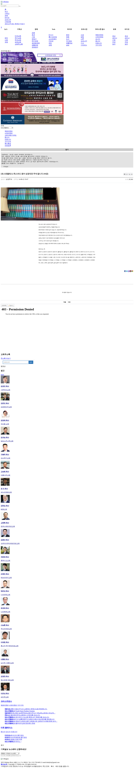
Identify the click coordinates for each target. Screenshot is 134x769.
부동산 (34, 39)
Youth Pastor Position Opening (20, 711)
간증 (113, 40)
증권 (33, 35)
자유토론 (8, 145)
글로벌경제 (36, 43)
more (2, 374)
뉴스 (6, 11)
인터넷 (51, 41)
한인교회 (18, 38)
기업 (33, 37)
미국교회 (18, 36)
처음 (64, 302)
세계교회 (18, 42)
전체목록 (4, 305)
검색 (31, 362)
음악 (67, 35)
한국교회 (18, 40)
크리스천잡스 (6, 701)
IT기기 (51, 35)
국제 (6, 42)
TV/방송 (69, 41)
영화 (67, 37)
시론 (82, 39)
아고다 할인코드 (14, 735)
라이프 (7, 17)
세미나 (114, 38)
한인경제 (35, 41)
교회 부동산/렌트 (10, 135)
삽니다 (97, 39)
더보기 (22, 24)
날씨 (67, 45)
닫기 (67, 149)
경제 (6, 15)
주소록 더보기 (6, 358)
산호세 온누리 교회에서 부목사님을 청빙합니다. (26, 709)
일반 (113, 44)
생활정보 (69, 43)
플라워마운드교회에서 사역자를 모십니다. (22, 715)
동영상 (17, 24)
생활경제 (35, 45)
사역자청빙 (99, 37)
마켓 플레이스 (6, 728)
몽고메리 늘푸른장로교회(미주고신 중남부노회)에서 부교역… (30, 713)
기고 (82, 43)
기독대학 (8, 22)
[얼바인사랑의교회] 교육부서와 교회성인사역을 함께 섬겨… (31, 721)
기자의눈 (84, 45)
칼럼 (82, 37)
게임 (50, 43)
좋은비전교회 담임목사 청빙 (20, 723)
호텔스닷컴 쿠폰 (13, 739)
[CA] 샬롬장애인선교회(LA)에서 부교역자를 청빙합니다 (29, 719)
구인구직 (98, 45)
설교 (113, 36)
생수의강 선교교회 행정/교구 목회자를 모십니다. (27, 717)
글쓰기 (11, 305)
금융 (33, 33)
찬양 (113, 42)
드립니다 (98, 43)
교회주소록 (19, 44)
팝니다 (97, 41)
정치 (6, 38)
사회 (6, 40)
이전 (69, 302)
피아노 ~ (13, 741)
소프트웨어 (53, 39)
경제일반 (35, 47)
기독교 (7, 13)
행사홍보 (8, 143)
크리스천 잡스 (10, 24)
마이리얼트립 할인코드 (16, 737)
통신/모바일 (53, 37)
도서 (67, 39)
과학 (50, 45)
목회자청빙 (99, 35)
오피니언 (8, 20)
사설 (82, 35)
